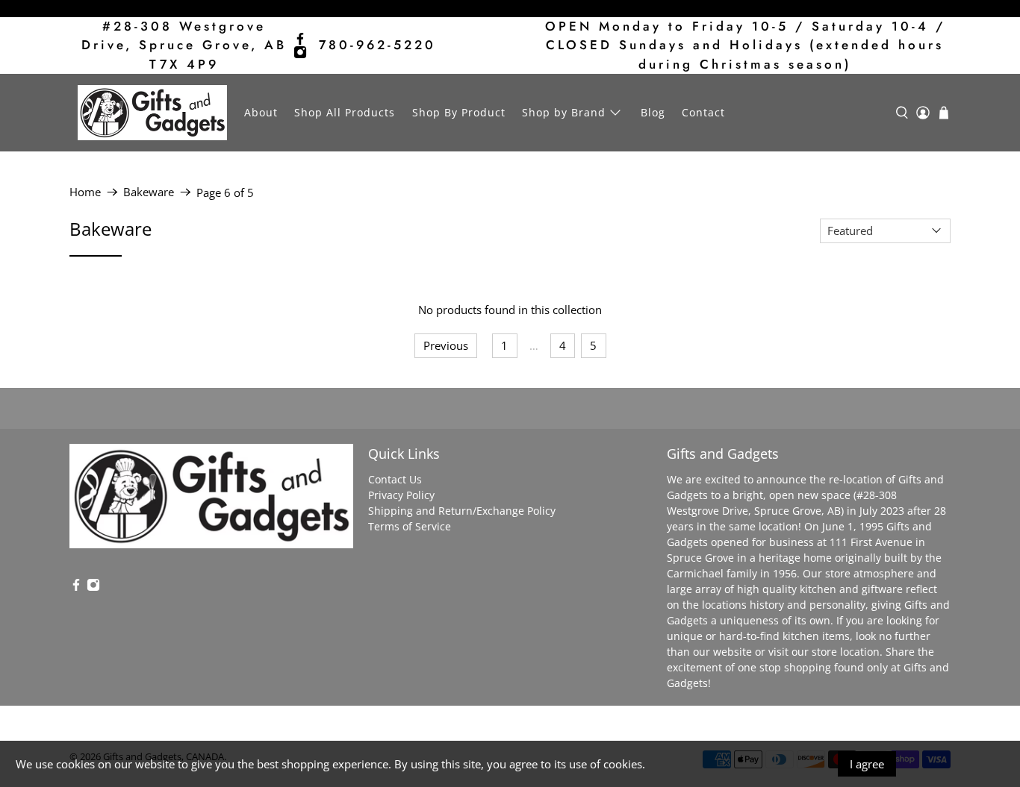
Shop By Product (459, 112)
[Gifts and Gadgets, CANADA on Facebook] (300, 39)
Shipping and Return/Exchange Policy (462, 511)
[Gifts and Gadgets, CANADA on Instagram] (300, 52)
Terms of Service (409, 526)
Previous (445, 345)
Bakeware (148, 192)
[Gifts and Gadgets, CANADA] (152, 112)
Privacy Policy (401, 495)
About (261, 112)
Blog (653, 112)
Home (85, 192)
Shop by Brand (564, 112)
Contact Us (395, 479)
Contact (703, 112)
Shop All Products (344, 112)
